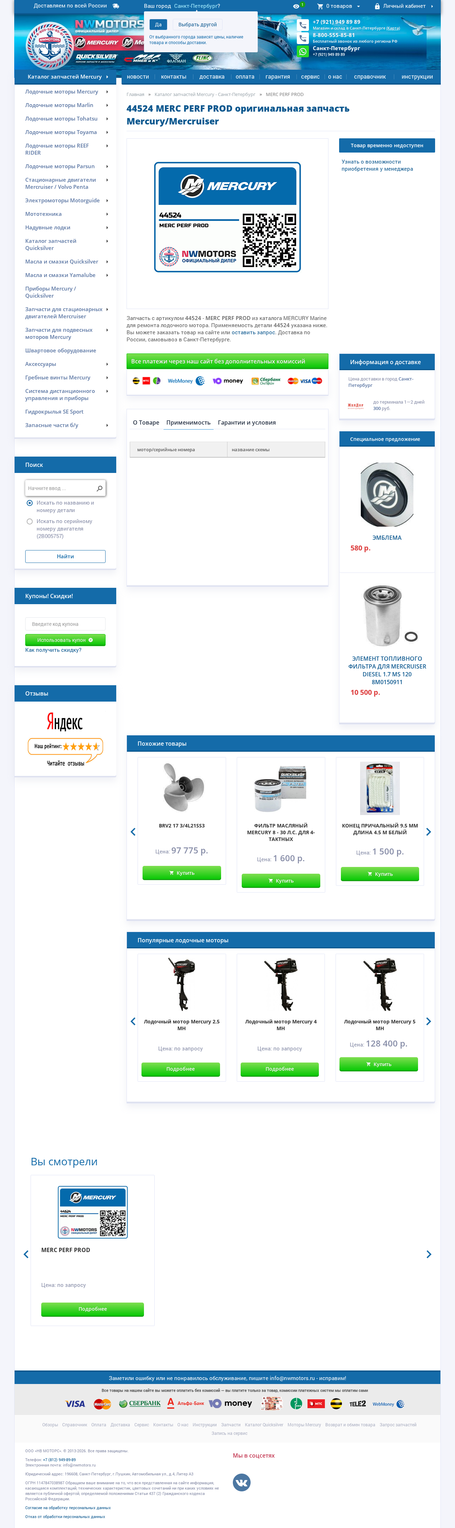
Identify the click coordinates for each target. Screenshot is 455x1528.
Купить (185, 872)
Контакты (174, 76)
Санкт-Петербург (196, 5)
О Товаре (146, 422)
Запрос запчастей (398, 1424)
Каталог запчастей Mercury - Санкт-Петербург (205, 94)
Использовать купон (61, 640)
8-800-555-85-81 (334, 34)
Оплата (245, 76)
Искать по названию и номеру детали (65, 506)
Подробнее (180, 1068)
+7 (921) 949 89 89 (336, 21)
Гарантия (278, 76)
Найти (65, 556)
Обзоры (50, 1424)
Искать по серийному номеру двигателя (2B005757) (64, 528)
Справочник (370, 76)
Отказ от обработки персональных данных (65, 1516)
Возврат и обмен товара (350, 1424)
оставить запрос (253, 332)
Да (158, 24)
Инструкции (417, 76)
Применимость (188, 422)
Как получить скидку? (53, 649)
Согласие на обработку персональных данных (68, 1507)
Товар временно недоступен (387, 145)
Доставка (212, 76)
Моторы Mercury (304, 1424)
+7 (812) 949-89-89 (59, 1459)
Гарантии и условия (247, 422)
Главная (135, 94)
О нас (335, 76)
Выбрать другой (197, 24)
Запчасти (231, 1424)
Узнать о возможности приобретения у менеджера (377, 165)
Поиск (34, 465)
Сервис (310, 76)
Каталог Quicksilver (264, 1424)
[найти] (99, 489)
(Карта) (393, 28)
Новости (138, 76)
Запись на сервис (229, 1433)
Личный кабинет (404, 5)
